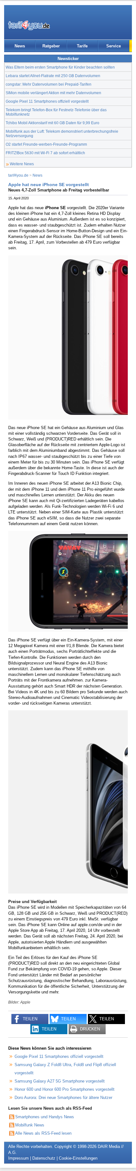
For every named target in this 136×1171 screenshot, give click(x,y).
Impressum (18, 1158)
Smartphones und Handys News (44, 1116)
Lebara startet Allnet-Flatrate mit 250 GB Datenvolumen (53, 76)
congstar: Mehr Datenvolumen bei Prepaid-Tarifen (48, 84)
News (20, 46)
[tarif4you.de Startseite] (29, 25)
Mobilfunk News (29, 1125)
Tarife (82, 46)
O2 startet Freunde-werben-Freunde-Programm (46, 144)
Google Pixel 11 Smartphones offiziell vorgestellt (47, 101)
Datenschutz (43, 1158)
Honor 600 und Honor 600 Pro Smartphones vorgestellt (64, 1089)
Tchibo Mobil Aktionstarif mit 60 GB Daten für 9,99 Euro (52, 123)
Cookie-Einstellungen (78, 1158)
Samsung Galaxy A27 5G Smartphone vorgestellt (60, 1081)
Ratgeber (51, 46)
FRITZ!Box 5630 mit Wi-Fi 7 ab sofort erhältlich (45, 153)
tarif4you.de (18, 175)
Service (113, 46)
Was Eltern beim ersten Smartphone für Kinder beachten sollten (60, 67)
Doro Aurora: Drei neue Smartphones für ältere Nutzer (63, 1097)
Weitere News (22, 164)
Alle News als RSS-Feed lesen (43, 1133)
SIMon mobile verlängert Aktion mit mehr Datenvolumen (53, 93)
